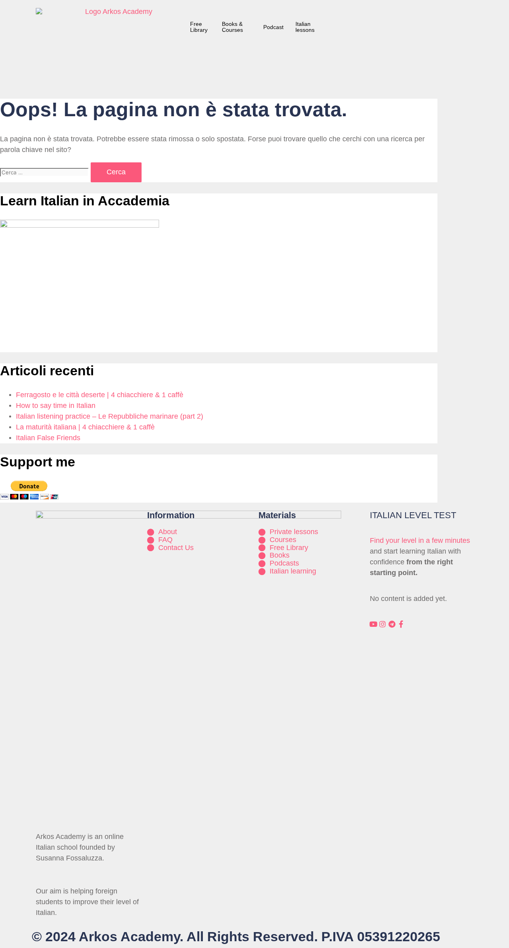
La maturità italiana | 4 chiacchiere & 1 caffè (85, 427)
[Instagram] (382, 624)
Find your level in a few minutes (420, 540)
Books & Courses (232, 27)
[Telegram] (391, 624)
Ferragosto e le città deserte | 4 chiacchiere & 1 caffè (99, 395)
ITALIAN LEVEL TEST (413, 515)
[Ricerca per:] (45, 172)
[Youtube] (373, 624)
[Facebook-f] (400, 624)
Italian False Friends (48, 438)
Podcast (273, 27)
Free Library (199, 27)
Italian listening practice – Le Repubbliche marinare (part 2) (109, 416)
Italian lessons (305, 27)
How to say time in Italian (55, 406)
